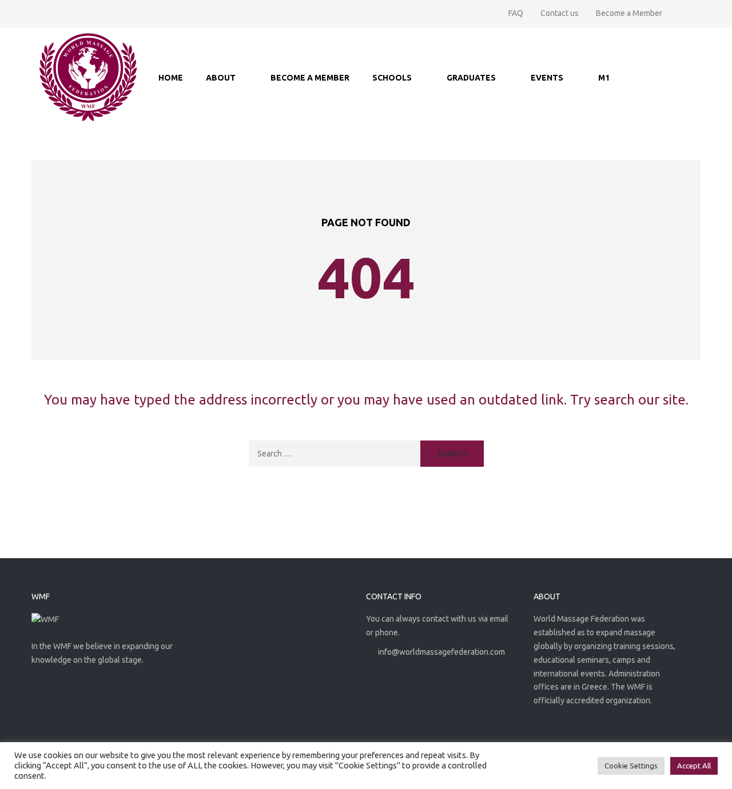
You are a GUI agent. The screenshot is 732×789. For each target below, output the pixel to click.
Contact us (559, 13)
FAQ (515, 13)
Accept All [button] (694, 766)
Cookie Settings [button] (631, 766)
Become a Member (629, 13)
